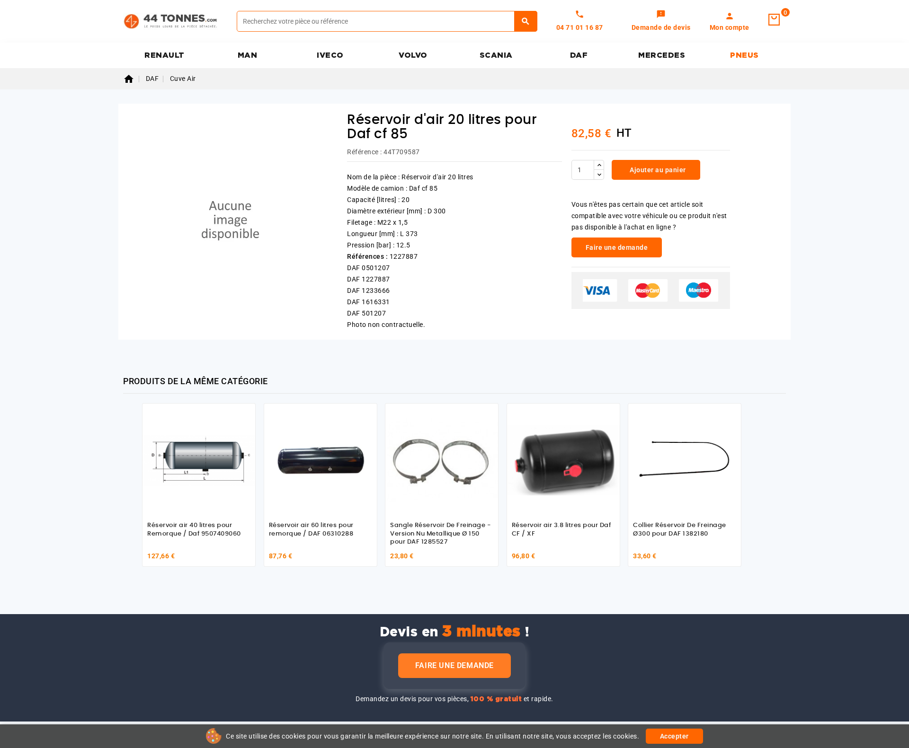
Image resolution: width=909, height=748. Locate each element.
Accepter (674, 736)
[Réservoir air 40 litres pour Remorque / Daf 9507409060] (199, 460)
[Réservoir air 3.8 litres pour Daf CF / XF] (563, 460)
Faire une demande (454, 665)
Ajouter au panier (657, 170)
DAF (579, 55)
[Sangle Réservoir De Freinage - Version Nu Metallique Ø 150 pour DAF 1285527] (442, 460)
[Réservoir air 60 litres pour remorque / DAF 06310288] (320, 460)
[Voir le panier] (774, 20)
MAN (248, 55)
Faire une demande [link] (617, 247)
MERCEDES (661, 55)
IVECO (330, 55)
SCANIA (496, 55)
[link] (661, 21)
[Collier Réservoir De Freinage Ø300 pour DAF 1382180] (684, 460)
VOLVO (413, 55)
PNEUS (744, 55)
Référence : (364, 152)
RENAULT (164, 55)
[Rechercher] (525, 21)
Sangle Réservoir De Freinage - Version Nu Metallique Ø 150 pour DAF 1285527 (440, 533)
